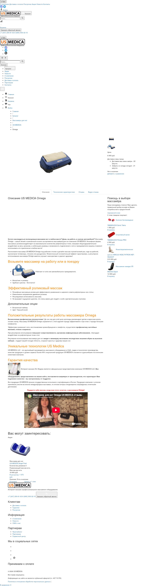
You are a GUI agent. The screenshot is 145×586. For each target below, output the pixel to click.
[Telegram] (4, 6)
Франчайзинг (17, 532)
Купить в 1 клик (30, 481)
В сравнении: (5, 585)
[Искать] (23, 18)
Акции (34, 4)
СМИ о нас (16, 523)
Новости (40, 4)
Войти (5, 10)
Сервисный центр (19, 536)
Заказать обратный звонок (10, 30)
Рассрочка (27, 4)
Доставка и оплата (16, 4)
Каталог (27, 13)
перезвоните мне (113, 213)
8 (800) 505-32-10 (21, 32)
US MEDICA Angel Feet (18, 463)
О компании (4, 4)
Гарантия (15, 507)
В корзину (111, 230)
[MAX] (1, 6)
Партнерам (16, 534)
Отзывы (81, 192)
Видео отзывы (93, 192)
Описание (46, 192)
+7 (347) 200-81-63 (7, 32)
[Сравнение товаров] (1, 22)
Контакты (46, 4)
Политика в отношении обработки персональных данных (29, 581)
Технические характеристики (64, 192)
